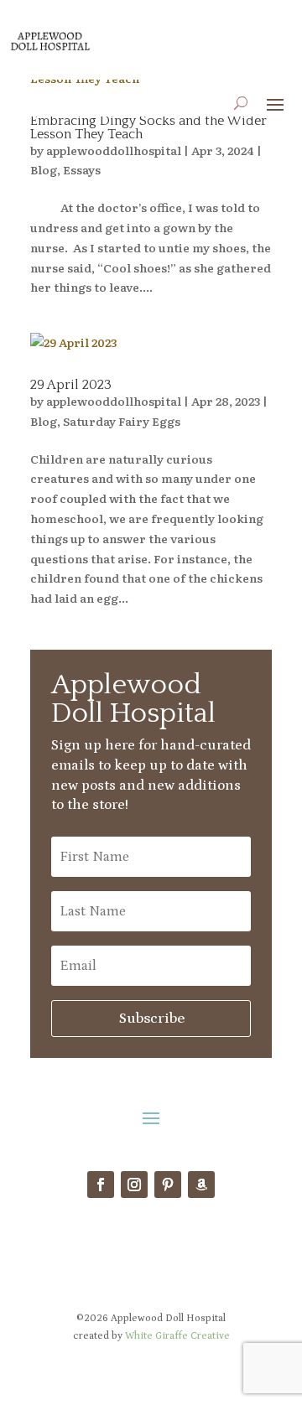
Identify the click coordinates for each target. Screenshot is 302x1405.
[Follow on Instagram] (134, 1184)
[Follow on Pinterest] (167, 1184)
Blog (43, 169)
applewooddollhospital (113, 150)
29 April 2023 (71, 384)
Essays (82, 169)
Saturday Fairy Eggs (121, 420)
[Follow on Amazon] (201, 1184)
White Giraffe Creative (177, 1335)
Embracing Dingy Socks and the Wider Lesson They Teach (148, 127)
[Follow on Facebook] (100, 1184)
